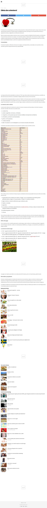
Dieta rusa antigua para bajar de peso (15, 335)
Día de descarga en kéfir (12, 325)
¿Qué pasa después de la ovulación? (14, 448)
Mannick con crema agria (12, 418)
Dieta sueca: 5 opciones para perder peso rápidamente (18, 339)
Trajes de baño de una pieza (13, 408)
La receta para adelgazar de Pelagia (14, 330)
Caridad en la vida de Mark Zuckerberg (15, 453)
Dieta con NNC (10, 315)
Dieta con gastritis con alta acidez (14, 300)
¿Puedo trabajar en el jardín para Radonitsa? (16, 413)
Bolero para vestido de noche (13, 468)
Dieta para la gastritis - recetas (13, 290)
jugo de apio (33, 236)
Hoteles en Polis (10, 372)
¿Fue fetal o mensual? (11, 463)
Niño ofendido (10, 403)
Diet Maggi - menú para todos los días (15, 320)
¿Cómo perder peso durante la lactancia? (15, 438)
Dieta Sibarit (9, 344)
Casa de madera (10, 381)
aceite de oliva (25, 207)
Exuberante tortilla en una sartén (14, 376)
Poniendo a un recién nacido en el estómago (16, 443)
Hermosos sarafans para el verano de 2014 (15, 423)
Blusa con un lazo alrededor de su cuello (15, 433)
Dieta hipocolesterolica (12, 305)
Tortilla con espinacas (11, 367)
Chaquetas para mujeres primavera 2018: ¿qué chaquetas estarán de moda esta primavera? (26, 393)
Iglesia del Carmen (11, 398)
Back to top (23, 502)
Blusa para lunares (11, 458)
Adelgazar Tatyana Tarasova (13, 295)
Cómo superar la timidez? (12, 428)
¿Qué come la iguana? (12, 386)
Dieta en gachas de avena (12, 310)
